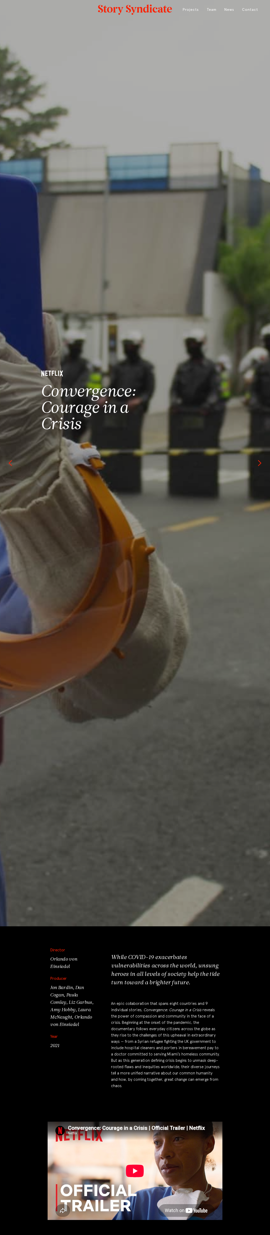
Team (211, 10)
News (229, 10)
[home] (135, 8)
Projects (191, 10)
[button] (10, 463)
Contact (250, 10)
